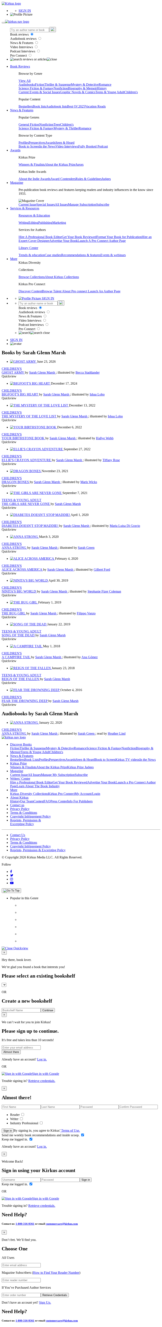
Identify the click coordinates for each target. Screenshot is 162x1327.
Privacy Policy (20, 809)
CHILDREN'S (12, 368)
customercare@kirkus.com (62, 1223)
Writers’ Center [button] (20, 778)
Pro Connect (19, 55)
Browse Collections (32, 277)
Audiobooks (27, 84)
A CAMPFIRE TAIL (16, 657)
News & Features (22, 43)
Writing (23, 222)
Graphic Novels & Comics (77, 92)
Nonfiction (61, 88)
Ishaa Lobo (97, 394)
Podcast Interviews (23, 51)
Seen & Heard (64, 142)
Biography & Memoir (82, 88)
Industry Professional (24, 1123)
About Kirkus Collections (62, 277)
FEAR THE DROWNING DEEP (25, 701)
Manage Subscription (82, 204)
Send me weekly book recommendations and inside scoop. (41, 1135)
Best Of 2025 (76, 106)
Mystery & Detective (85, 84)
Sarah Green (86, 547)
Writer (14, 1119)
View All (25, 81)
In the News (47, 146)
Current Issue (27, 204)
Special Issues (45, 204)
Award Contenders (63, 179)
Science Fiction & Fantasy (36, 88)
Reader (15, 1114)
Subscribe (102, 204)
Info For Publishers (80, 801)
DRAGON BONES (16, 482)
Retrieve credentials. (41, 1081)
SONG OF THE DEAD (18, 635)
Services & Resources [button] (24, 208)
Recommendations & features (80, 255)
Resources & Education (34, 215)
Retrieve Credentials (54, 1295)
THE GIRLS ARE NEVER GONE (26, 504)
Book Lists (31, 759)
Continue (47, 1010)
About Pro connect (75, 291)
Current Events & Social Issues (39, 92)
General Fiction (29, 124)
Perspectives (37, 142)
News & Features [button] (21, 110)
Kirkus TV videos (127, 759)
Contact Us (17, 835)
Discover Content (30, 291)
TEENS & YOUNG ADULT (21, 500)
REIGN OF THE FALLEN (21, 679)
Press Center (58, 801)
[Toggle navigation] (3, 22)
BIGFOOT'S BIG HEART (20, 394)
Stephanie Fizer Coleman (104, 591)
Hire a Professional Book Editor (31, 782)
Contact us (17, 805)
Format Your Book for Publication (119, 237)
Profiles (24, 142)
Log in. (42, 1059)
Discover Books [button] (21, 744)
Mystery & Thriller (66, 128)
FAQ (47, 801)
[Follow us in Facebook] (11, 871)
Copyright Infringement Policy (30, 816)
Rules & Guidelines (89, 179)
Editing (33, 222)
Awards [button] (15, 150)
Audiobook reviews (23, 38)
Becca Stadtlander (88, 372)
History (102, 88)
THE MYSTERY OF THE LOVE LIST (29, 416)
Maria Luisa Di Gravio (125, 526)
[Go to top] (11, 890)
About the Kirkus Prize (60, 164)
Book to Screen (29, 146)
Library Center (28, 248)
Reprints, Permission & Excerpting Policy (25, 822)
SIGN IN (25, 10)
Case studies (53, 255)
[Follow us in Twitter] (11, 875)
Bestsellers (26, 106)
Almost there (11, 1052)
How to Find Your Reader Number (56, 1272)
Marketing (59, 222)
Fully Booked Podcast (93, 146)
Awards (50, 142)
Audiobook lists (56, 106)
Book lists (39, 106)
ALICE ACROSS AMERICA (22, 569)
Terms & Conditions (23, 812)
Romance (105, 84)
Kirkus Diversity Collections (29, 793)
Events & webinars (113, 255)
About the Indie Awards (34, 179)
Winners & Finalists (32, 164)
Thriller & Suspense (57, 84)
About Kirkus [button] (19, 797)
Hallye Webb (104, 438)
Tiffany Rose (111, 460)
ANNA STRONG (14, 547)
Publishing (45, 222)
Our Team (27, 801)
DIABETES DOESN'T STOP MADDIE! (30, 526)
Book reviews (20, 34)
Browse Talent (52, 291)
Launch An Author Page (104, 291)
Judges (106, 179)
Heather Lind (117, 733)
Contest (39, 801)
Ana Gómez (89, 657)
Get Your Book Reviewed (79, 237)
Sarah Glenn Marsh (42, 372)
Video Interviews (22, 47)
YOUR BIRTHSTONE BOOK (23, 438)
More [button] (13, 259)
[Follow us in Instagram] (11, 879)
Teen (57, 124)
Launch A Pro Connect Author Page (102, 240)
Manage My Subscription (58, 775)
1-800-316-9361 (25, 1223)
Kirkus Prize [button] (18, 763)
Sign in (7, 1130)
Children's (131, 92)
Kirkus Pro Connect (61, 793)
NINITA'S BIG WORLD (19, 591)
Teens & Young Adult (109, 92)
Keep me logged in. (15, 1139)
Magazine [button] (16, 182)
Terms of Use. (70, 1130)
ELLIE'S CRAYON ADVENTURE (27, 460)
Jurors (80, 164)
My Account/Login (87, 793)
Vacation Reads (95, 106)
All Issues (61, 204)
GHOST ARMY (13, 372)
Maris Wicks (88, 482)
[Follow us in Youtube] (12, 883)
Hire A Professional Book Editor (40, 237)
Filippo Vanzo (86, 613)
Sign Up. (45, 1302)
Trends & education (32, 255)
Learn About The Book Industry (38, 786)
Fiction (39, 84)
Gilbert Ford (102, 569)
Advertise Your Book (63, 240)
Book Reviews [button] (20, 66)
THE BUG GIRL (14, 613)
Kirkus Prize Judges (80, 767)
